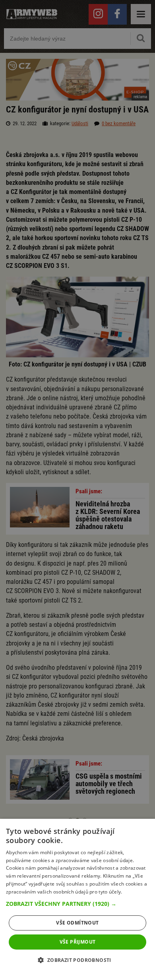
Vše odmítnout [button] (77, 922)
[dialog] (77, 897)
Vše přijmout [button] (78, 941)
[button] (77, 904)
